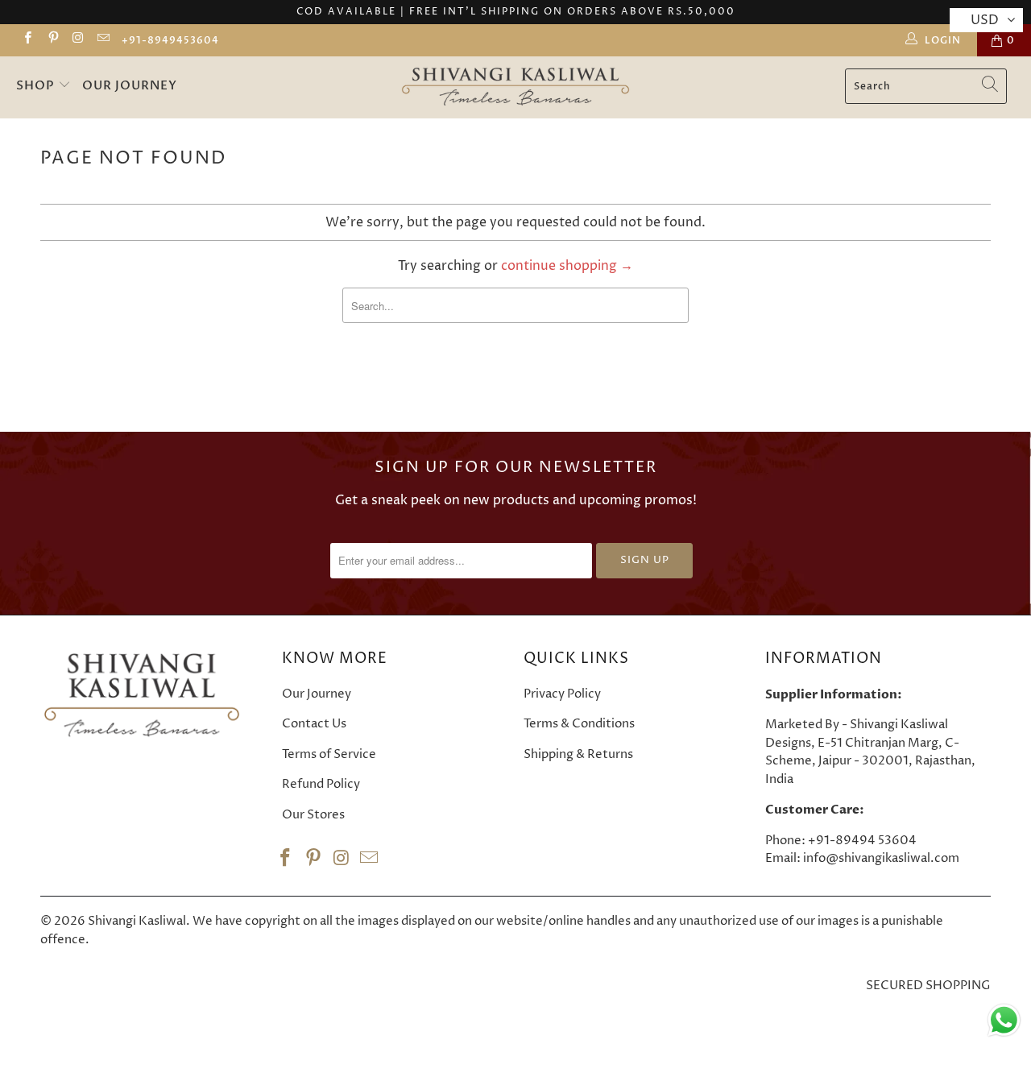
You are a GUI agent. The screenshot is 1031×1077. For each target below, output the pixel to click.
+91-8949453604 (170, 40)
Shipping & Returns (578, 754)
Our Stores (313, 814)
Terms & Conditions (579, 723)
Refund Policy (321, 784)
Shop (37, 85)
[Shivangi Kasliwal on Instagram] (78, 40)
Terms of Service (329, 754)
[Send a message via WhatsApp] (1004, 1020)
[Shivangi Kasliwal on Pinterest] (52, 40)
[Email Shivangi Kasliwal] (103, 40)
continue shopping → (567, 266)
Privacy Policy (562, 694)
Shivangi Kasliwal (137, 921)
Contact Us (314, 723)
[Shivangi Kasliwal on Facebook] (27, 40)
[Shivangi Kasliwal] (515, 87)
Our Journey (129, 85)
